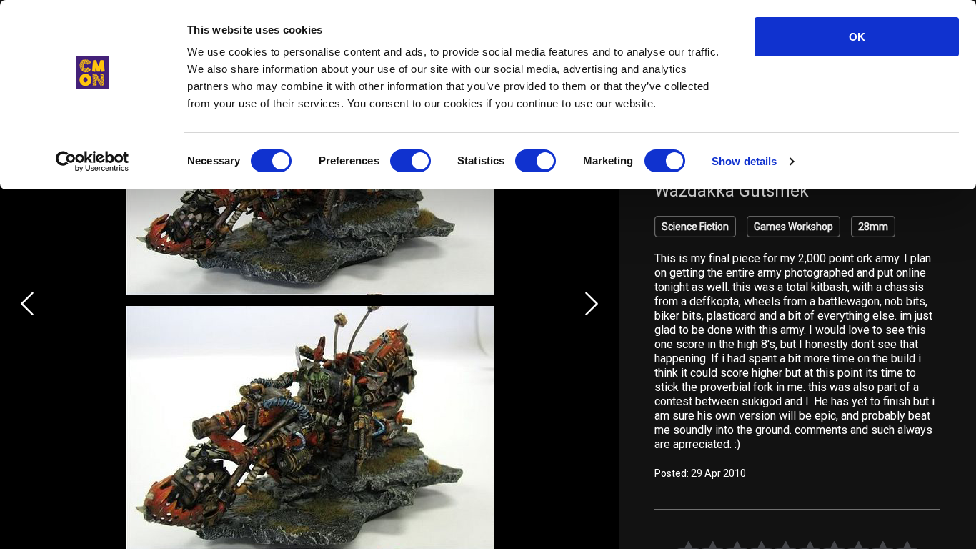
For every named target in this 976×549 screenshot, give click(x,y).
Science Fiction (695, 226)
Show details (744, 161)
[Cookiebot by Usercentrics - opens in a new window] (92, 161)
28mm (873, 226)
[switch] (410, 160)
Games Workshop (793, 226)
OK (857, 37)
